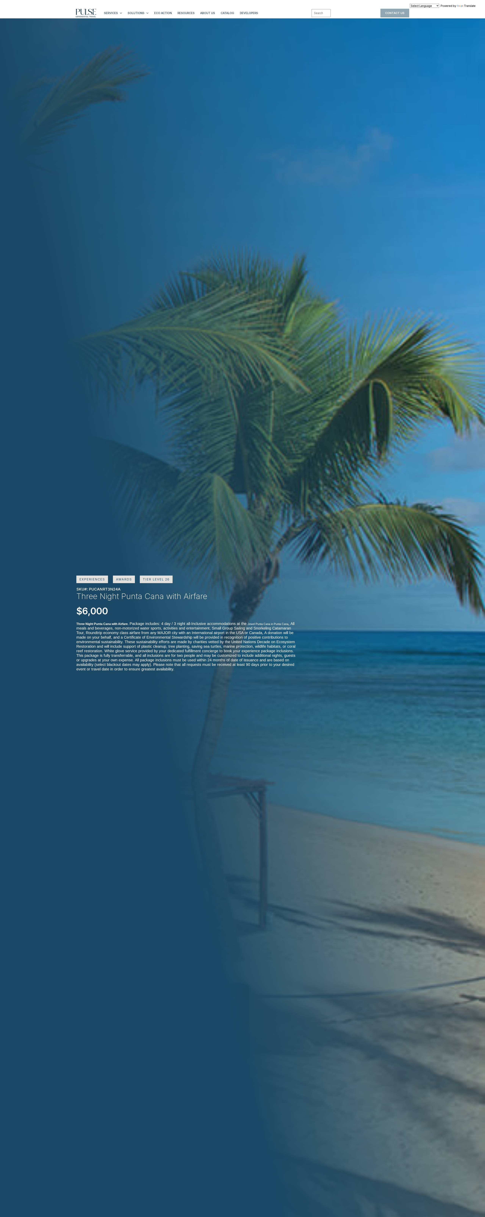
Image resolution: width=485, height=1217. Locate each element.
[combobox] (321, 13)
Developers (249, 13)
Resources (186, 13)
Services (111, 13)
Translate (470, 5)
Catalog (227, 13)
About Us (207, 13)
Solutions (136, 13)
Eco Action (163, 13)
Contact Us (394, 13)
